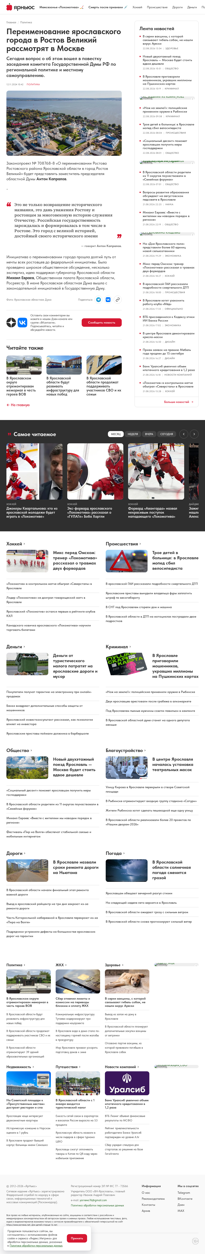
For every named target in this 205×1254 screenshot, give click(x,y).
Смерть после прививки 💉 (108, 7)
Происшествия (157, 7)
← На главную (18, 405)
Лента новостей (157, 28)
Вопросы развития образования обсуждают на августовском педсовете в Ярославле (166, 195)
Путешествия (66, 1067)
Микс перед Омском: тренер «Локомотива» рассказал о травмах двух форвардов (168, 267)
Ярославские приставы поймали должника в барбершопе (47, 733)
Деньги (192, 7)
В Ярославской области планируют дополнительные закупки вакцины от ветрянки (126, 1031)
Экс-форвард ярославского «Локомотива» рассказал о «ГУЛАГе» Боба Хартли (89, 512)
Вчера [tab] (149, 434)
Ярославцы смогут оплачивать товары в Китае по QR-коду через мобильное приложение (76, 1154)
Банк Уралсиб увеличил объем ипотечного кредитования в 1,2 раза (169, 368)
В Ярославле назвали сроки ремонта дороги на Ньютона (75, 867)
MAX (181, 1211)
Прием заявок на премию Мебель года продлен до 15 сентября (167, 351)
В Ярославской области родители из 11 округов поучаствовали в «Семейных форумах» (167, 175)
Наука (169, 204)
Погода (114, 853)
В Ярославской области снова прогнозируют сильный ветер (149, 921)
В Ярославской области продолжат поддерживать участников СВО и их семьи (28, 1035)
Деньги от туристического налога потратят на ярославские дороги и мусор (75, 666)
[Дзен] (11, 322)
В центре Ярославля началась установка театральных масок (172, 764)
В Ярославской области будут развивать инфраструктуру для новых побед (25, 1019)
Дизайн (170, 341)
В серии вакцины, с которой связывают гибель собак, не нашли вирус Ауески (168, 39)
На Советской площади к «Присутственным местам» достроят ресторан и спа (25, 1103)
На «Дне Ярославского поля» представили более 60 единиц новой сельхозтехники (164, 247)
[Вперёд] (194, 434)
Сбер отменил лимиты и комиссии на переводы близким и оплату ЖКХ (73, 1002)
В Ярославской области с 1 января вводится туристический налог (75, 1103)
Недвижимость (18, 1067)
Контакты (148, 1205)
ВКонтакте (185, 1199)
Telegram (184, 1193)
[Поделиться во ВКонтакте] (108, 300)
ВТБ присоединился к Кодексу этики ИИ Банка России (169, 318)
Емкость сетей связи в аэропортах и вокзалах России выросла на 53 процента (77, 1120)
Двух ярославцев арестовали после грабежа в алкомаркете (148, 701)
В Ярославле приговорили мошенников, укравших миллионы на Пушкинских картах (167, 80)
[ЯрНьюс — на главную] (20, 7)
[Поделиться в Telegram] (98, 300)
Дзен (181, 1205)
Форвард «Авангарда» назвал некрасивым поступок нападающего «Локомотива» (152, 512)
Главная (11, 22)
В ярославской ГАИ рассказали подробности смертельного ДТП (166, 285)
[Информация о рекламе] (192, 99)
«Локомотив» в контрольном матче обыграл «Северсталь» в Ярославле (168, 384)
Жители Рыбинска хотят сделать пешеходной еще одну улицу (149, 810)
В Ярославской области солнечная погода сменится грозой (171, 869)
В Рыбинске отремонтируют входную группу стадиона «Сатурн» (151, 801)
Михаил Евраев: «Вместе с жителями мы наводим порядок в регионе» (166, 215)
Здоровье (171, 48)
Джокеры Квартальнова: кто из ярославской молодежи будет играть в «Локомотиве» (31, 512)
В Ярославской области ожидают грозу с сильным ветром (147, 912)
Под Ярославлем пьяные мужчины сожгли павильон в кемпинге (150, 711)
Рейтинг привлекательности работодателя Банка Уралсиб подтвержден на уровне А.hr (123, 1133)
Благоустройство (124, 750)
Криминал (172, 88)
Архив (146, 1211)
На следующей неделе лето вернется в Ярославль (141, 903)
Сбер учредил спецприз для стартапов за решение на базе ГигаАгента (124, 1149)
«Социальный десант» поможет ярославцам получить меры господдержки (165, 144)
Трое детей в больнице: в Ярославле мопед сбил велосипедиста (168, 126)
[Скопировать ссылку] (118, 300)
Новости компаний (178, 374)
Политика (26, 22)
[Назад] (183, 434)
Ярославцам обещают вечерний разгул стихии (139, 893)
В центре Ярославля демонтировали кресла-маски (169, 335)
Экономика (173, 255)
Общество (172, 68)
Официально (174, 308)
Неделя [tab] (133, 434)
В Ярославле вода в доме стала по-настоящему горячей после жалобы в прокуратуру (77, 1035)
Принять (77, 1238)
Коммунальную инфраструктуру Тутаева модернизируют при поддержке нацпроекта (75, 1019)
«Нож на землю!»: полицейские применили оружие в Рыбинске (165, 109)
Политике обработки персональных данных (36, 1245)
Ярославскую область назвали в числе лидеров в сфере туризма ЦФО (75, 1137)
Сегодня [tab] (166, 434)
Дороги (177, 7)
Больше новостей (176, 402)
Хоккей (137, 7)
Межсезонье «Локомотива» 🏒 (61, 7)
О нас (146, 1193)
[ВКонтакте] (22, 322)
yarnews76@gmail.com (93, 1200)
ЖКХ (60, 965)
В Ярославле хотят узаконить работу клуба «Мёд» (163, 302)
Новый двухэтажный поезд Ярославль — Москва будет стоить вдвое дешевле (167, 60)
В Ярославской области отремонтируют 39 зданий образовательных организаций (25, 1052)
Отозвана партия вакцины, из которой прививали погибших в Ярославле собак (124, 1048)
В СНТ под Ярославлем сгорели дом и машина (139, 607)
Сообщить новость (101, 322)
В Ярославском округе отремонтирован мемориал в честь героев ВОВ (27, 1002)
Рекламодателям (153, 1199)
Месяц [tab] (116, 434)
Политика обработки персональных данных (97, 1205)
